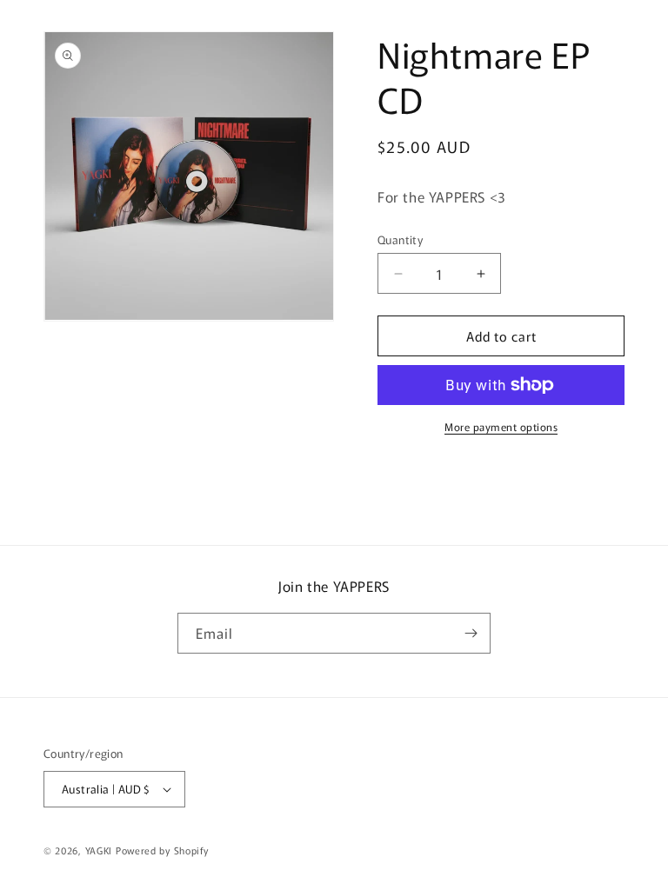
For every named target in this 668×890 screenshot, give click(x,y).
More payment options (501, 426)
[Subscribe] (470, 633)
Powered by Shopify (162, 850)
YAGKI (99, 850)
